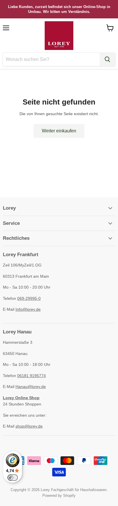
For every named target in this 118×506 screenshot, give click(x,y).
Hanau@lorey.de (30, 386)
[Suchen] (107, 59)
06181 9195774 (31, 375)
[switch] (12, 477)
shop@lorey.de (29, 426)
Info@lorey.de (28, 309)
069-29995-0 (29, 298)
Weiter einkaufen (59, 130)
